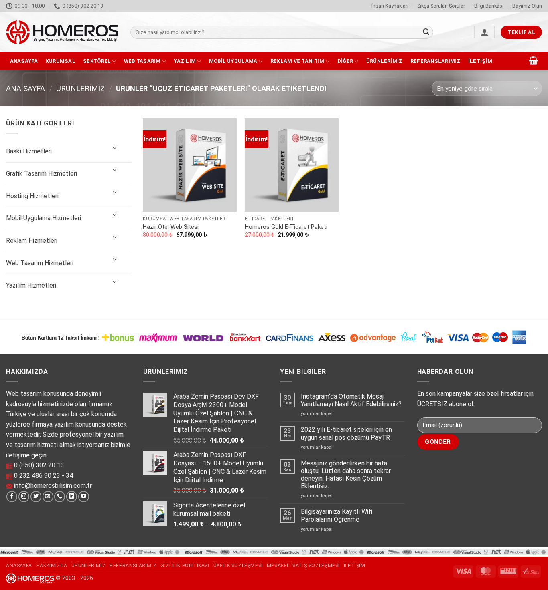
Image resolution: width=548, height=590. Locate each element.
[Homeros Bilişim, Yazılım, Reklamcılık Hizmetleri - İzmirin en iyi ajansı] (62, 32)
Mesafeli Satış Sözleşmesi (303, 565)
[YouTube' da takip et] (83, 496)
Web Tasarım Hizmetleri (39, 263)
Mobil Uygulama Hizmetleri (43, 218)
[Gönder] (426, 32)
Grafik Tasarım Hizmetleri (41, 173)
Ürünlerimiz (384, 61)
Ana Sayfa (25, 88)
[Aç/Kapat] (115, 148)
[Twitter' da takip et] (35, 496)
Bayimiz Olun (527, 6)
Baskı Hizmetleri (29, 151)
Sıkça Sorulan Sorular (441, 6)
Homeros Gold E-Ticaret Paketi (286, 227)
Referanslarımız (435, 61)
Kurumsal (60, 61)
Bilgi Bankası (488, 6)
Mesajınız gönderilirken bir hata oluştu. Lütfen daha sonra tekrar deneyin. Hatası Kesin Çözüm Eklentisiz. (346, 474)
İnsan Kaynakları (389, 6)
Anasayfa (24, 61)
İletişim (480, 61)
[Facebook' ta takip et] (11, 496)
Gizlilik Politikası (184, 565)
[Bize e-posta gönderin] (48, 496)
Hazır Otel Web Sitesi (171, 227)
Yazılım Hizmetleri (31, 285)
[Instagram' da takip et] (23, 496)
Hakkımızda (51, 565)
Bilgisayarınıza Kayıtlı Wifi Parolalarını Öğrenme (336, 515)
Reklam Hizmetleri (31, 240)
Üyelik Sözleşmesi (238, 565)
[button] (485, 32)
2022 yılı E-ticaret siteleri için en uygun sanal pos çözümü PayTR (346, 433)
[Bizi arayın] (59, 496)
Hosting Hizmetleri (32, 196)
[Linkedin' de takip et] (71, 496)
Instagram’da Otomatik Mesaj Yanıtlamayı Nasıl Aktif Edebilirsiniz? (351, 400)
